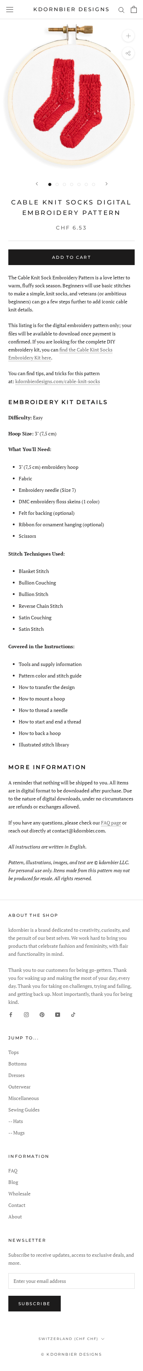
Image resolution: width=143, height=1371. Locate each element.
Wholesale (19, 1193)
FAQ (12, 1170)
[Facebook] (10, 1014)
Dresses (16, 1075)
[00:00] (71, 96)
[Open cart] (134, 9)
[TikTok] (73, 1014)
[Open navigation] (9, 9)
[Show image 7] (93, 184)
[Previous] (37, 183)
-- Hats (15, 1121)
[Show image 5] (79, 184)
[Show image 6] (86, 184)
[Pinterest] (42, 1014)
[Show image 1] (49, 184)
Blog (13, 1182)
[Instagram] (26, 1014)
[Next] (107, 183)
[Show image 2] (57, 184)
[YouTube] (57, 1014)
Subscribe (34, 1303)
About (15, 1216)
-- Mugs (16, 1132)
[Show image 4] (71, 184)
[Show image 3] (64, 184)
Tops (13, 1052)
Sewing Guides (24, 1109)
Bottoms (17, 1063)
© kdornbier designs (71, 1354)
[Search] (121, 10)
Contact (16, 1205)
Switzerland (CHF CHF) (68, 1339)
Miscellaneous (23, 1098)
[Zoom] (128, 36)
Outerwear (19, 1086)
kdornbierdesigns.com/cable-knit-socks (57, 381)
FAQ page (111, 822)
